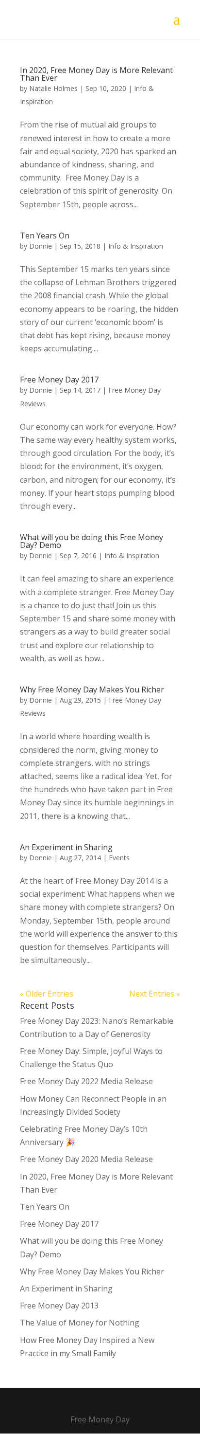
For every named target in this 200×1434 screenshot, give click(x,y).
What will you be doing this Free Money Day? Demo (91, 541)
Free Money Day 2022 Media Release (86, 1081)
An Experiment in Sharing (66, 847)
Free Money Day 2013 (59, 1305)
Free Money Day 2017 (59, 379)
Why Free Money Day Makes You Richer (92, 689)
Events (119, 857)
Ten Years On (44, 235)
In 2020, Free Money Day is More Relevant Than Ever (96, 74)
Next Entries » (154, 993)
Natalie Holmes (53, 88)
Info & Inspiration (135, 246)
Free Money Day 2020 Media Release (86, 1159)
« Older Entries (46, 993)
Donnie (40, 246)
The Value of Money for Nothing (79, 1322)
